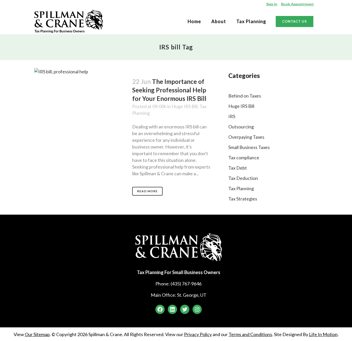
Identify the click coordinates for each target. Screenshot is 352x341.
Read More (147, 191)
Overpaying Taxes (246, 137)
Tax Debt (237, 168)
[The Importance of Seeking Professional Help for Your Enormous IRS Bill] (80, 94)
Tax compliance (243, 157)
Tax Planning (241, 188)
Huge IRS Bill (185, 106)
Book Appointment (297, 4)
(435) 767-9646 (186, 283)
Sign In (271, 4)
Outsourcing (241, 126)
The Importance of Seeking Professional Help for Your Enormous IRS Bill (169, 90)
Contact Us (294, 21)
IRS (231, 116)
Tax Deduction (243, 178)
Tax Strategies (242, 199)
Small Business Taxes (249, 147)
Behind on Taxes (244, 96)
